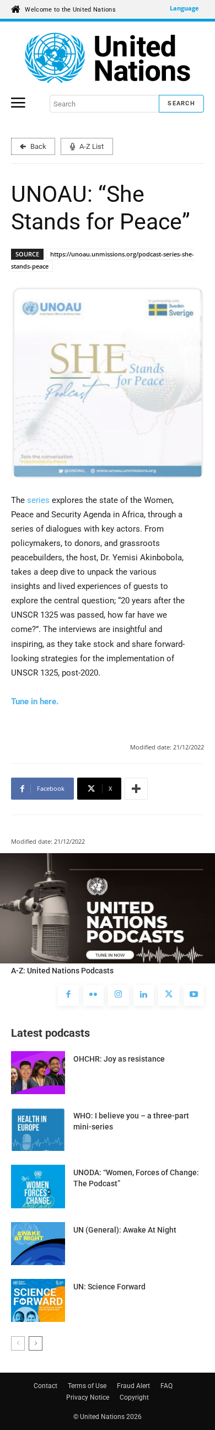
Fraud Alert (133, 1386)
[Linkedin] (143, 995)
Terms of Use (87, 1386)
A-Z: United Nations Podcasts (62, 970)
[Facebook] (68, 995)
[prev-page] (18, 1343)
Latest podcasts (50, 1033)
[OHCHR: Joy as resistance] (38, 1072)
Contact (45, 1386)
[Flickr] (93, 995)
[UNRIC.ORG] (107, 58)
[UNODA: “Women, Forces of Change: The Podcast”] (38, 1186)
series (39, 500)
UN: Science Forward (109, 1286)
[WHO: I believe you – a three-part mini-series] (38, 1129)
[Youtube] (194, 995)
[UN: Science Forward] (38, 1300)
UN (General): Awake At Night (124, 1229)
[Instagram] (118, 995)
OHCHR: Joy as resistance (119, 1058)
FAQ (166, 1386)
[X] (168, 995)
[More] (136, 789)
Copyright (134, 1397)
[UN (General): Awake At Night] (38, 1243)
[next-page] (35, 1343)
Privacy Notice (87, 1397)
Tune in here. (34, 701)
